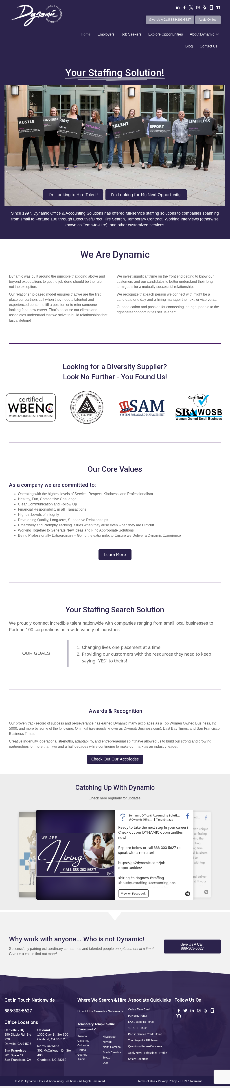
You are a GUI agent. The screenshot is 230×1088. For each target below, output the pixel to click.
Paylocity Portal (137, 1015)
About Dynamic (202, 34)
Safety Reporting (138, 1059)
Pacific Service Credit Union (145, 1034)
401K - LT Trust (137, 1028)
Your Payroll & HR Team (143, 1040)
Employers (105, 34)
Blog (189, 46)
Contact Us (208, 46)
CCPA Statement (191, 1081)
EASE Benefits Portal (141, 1021)
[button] (192, 946)
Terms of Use (146, 1081)
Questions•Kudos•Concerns (145, 1046)
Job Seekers (131, 34)
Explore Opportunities (165, 34)
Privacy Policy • (169, 1081)
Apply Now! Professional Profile (147, 1053)
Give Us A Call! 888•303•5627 (170, 19)
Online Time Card (139, 1009)
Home (85, 34)
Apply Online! (208, 19)
